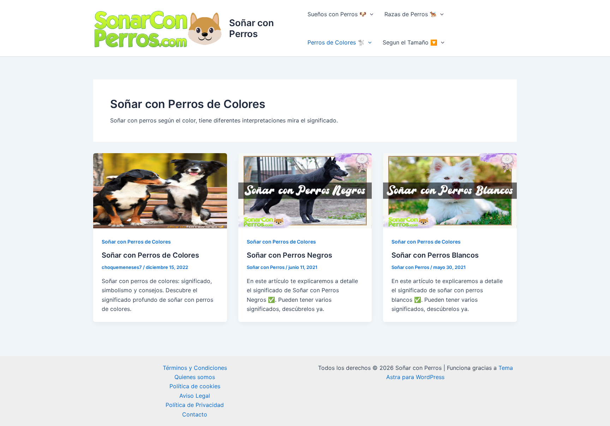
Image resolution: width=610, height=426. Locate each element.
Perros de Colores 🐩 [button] (336, 42)
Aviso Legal (194, 395)
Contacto (194, 414)
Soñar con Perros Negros (289, 255)
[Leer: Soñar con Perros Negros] (305, 190)
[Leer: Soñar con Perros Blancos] (450, 190)
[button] (369, 14)
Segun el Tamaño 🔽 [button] (410, 42)
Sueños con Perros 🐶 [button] (336, 14)
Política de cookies (194, 386)
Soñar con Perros (251, 28)
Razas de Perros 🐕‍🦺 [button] (410, 14)
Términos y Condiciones (195, 367)
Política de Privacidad (195, 404)
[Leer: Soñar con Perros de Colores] (160, 190)
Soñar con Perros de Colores (136, 242)
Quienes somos (194, 376)
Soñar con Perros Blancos (435, 255)
